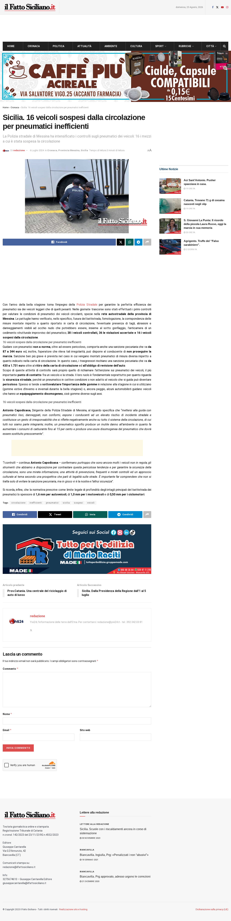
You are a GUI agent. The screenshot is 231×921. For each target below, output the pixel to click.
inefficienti (36, 503)
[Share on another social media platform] (147, 242)
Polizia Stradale (87, 304)
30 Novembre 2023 (90, 838)
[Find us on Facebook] (212, 7)
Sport (159, 46)
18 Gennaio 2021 (89, 860)
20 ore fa (190, 232)
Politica (58, 46)
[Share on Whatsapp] (130, 242)
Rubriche (185, 46)
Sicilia (84, 150)
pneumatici (52, 503)
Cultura (136, 46)
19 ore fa (190, 188)
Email (7, 730)
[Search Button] (224, 46)
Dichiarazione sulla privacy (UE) (212, 909)
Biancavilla (87, 850)
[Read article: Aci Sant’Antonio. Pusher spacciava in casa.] (170, 186)
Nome (7, 714)
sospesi (78, 503)
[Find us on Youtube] (222, 7)
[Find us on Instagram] (227, 7)
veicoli (91, 503)
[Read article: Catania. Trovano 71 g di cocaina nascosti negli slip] (170, 206)
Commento (10, 668)
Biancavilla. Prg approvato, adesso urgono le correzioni (115, 876)
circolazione (18, 503)
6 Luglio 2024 (37, 150)
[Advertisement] (77, 277)
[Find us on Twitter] (217, 7)
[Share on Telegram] (138, 242)
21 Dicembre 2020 (90, 881)
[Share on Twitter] (121, 242)
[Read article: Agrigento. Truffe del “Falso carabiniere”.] (170, 247)
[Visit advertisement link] (115, 76)
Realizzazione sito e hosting (73, 909)
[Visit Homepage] (30, 7)
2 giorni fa (191, 249)
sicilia (66, 503)
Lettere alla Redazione (94, 824)
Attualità (84, 46)
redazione (19, 150)
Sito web (85, 730)
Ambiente (110, 46)
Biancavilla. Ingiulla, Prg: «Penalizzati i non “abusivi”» (114, 854)
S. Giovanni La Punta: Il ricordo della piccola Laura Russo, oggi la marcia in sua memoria (205, 224)
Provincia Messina (69, 150)
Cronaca (34, 46)
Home (10, 46)
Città (210, 46)
